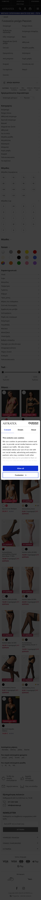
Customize (19, 475)
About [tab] (33, 430)
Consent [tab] (7, 430)
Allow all (20, 468)
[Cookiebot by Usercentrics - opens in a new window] (28, 423)
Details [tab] (20, 430)
